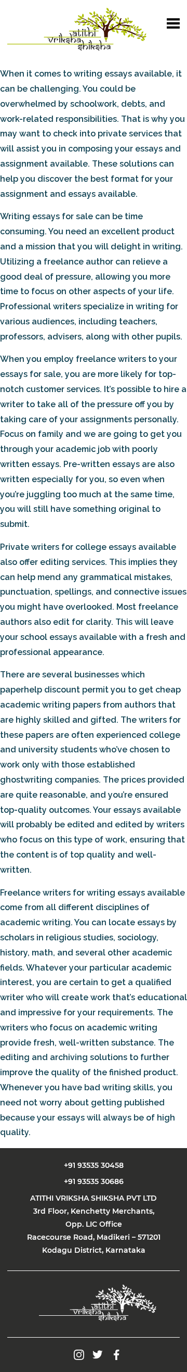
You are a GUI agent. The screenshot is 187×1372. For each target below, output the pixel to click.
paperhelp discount (40, 690)
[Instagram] (79, 1354)
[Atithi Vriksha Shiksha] (76, 29)
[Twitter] (97, 1354)
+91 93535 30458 (94, 1165)
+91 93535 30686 (94, 1181)
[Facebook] (116, 1354)
